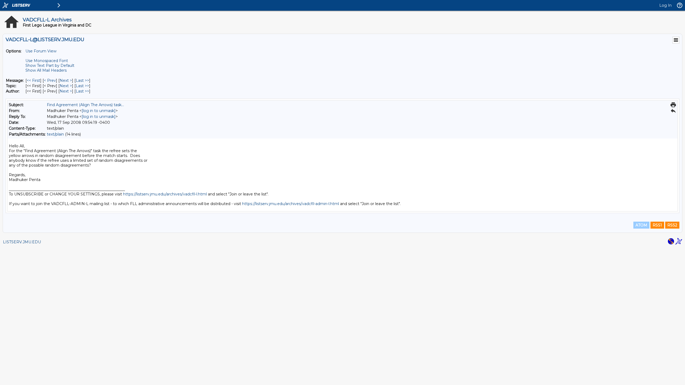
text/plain (55, 134)
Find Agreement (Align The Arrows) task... (85, 104)
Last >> (82, 80)
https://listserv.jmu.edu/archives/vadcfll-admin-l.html (290, 203)
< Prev (50, 80)
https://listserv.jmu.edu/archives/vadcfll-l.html (165, 194)
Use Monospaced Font (46, 60)
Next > (66, 80)
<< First (33, 80)
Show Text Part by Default (49, 65)
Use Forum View (40, 51)
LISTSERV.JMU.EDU (22, 242)
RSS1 (657, 225)
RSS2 (672, 225)
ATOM (641, 225)
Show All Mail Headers (46, 70)
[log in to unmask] (99, 110)
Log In (665, 5)
